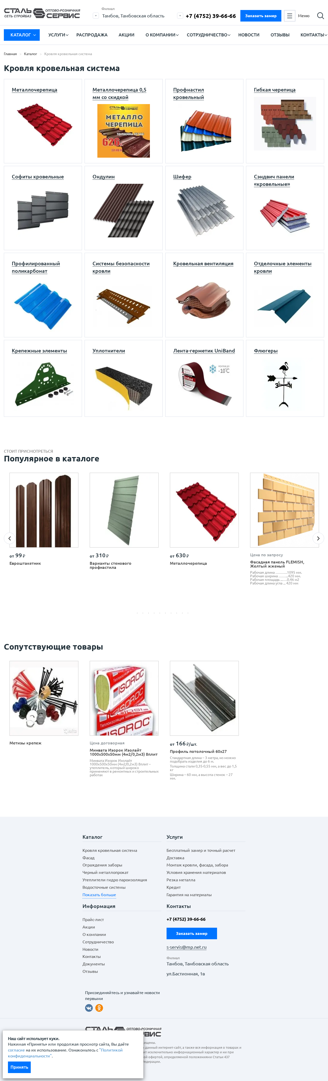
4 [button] (155, 614)
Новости (249, 34)
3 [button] (149, 614)
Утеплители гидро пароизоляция (115, 879)
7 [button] (172, 614)
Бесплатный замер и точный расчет (201, 850)
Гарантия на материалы (189, 894)
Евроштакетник (25, 563)
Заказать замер (261, 15)
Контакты (312, 34)
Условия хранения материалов (196, 872)
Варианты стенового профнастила (110, 565)
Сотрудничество (207, 34)
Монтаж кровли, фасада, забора (197, 865)
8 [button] (178, 614)
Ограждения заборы (102, 865)
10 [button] (189, 614)
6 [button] (166, 614)
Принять (19, 1067)
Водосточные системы (104, 887)
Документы (94, 964)
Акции (127, 34)
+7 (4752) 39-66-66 (211, 16)
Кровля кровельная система (110, 850)
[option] (44, 521)
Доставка (175, 857)
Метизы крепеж (25, 743)
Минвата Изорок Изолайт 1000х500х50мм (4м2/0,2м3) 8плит (124, 752)
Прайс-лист (93, 919)
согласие (16, 1050)
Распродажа (92, 34)
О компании (161, 34)
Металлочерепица (188, 563)
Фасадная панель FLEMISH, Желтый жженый (277, 564)
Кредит (174, 887)
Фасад (89, 857)
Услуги (56, 34)
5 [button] (161, 614)
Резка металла (181, 879)
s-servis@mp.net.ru (187, 947)
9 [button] (183, 614)
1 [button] (138, 614)
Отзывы (280, 34)
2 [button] (144, 614)
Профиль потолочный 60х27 (198, 751)
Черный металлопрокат (105, 872)
